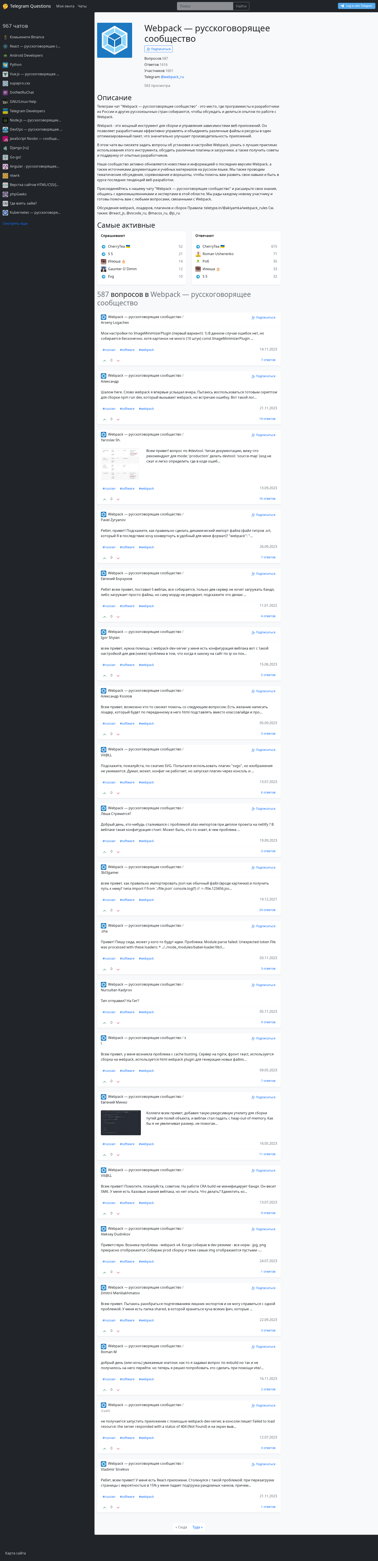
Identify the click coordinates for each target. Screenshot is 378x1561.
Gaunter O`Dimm (122, 268)
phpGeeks (18, 194)
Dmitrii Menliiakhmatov (120, 1293)
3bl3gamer (110, 872)
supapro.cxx (19, 83)
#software (127, 350)
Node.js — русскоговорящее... (35, 120)
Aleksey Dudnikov (115, 1234)
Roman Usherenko (218, 253)
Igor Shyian (110, 637)
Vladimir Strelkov (115, 1469)
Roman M (109, 1351)
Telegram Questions (30, 6)
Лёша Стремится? (116, 813)
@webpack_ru (172, 76)
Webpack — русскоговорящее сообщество (144, 316)
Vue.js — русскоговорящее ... (34, 74)
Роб (205, 261)
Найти (241, 6)
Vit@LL (106, 755)
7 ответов (268, 360)
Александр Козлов (116, 696)
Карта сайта (15, 1553)
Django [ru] (19, 147)
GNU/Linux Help (22, 101)
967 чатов (15, 25)
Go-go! (15, 157)
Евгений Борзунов (116, 578)
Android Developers (26, 55)
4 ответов (268, 616)
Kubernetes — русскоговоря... (34, 212)
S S (110, 253)
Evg (110, 276)
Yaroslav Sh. (111, 440)
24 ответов (267, 910)
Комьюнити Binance (26, 37)
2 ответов (268, 1389)
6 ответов (268, 792)
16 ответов (267, 498)
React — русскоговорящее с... (34, 46)
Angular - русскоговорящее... (34, 166)
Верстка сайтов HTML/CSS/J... (34, 184)
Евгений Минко (114, 1102)
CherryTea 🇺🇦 (118, 246)
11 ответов (267, 1154)
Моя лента (65, 6)
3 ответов (268, 733)
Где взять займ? (23, 203)
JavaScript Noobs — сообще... (34, 138)
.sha (104, 931)
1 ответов (268, 1271)
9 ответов (268, 1022)
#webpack (146, 350)
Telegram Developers (27, 111)
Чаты (82, 6)
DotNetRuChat (21, 92)
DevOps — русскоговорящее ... (35, 129)
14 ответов (267, 419)
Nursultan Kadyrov (116, 990)
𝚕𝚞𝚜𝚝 (105, 1410)
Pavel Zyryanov (113, 519)
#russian (109, 350)
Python (15, 64)
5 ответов (268, 675)
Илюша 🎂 (116, 261)
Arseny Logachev (115, 322)
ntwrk (14, 175)
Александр (110, 381)
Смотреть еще (15, 223)
